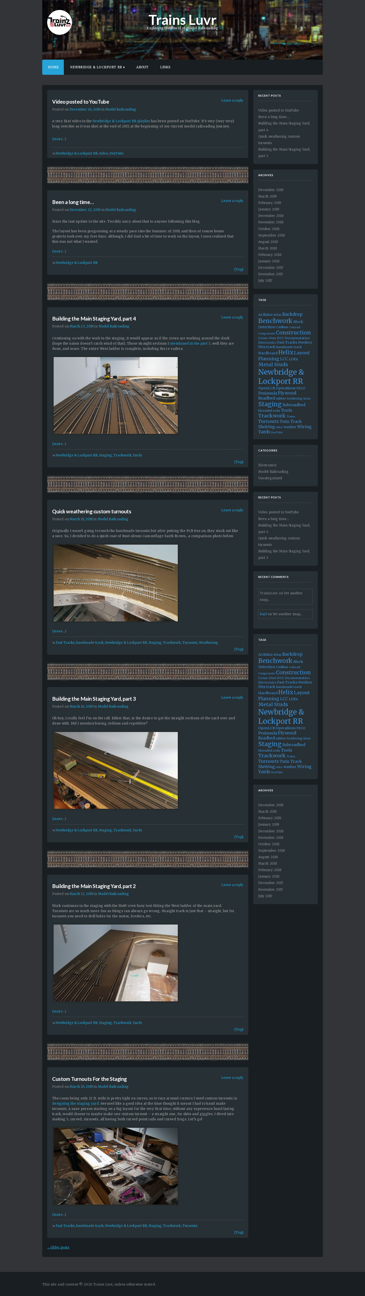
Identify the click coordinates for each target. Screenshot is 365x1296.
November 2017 (270, 274)
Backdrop (292, 314)
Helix (285, 352)
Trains (291, 416)
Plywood (287, 393)
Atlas (277, 315)
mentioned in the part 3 (190, 343)
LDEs (293, 359)
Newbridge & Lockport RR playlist (121, 121)
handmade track (90, 643)
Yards (137, 455)
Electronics (267, 342)
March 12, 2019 (81, 894)
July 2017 (265, 281)
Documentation (297, 338)
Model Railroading (120, 109)
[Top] (238, 269)
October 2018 (268, 229)
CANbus (282, 327)
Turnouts (189, 643)
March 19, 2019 (81, 519)
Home (53, 67)
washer (290, 427)
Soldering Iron (298, 398)
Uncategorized (270, 478)
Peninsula (267, 393)
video (103, 153)
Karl (263, 614)
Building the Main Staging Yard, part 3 (94, 698)
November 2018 (270, 222)
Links (165, 67)
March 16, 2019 (81, 706)
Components (266, 333)
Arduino (265, 314)
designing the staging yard (75, 1103)
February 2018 (269, 255)
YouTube (117, 153)
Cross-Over (267, 338)
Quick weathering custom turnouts (91, 511)
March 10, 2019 (81, 1087)
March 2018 (267, 248)
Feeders (305, 342)
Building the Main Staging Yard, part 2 (94, 886)
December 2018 (271, 216)
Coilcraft (294, 327)
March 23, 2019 (82, 326)
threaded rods (269, 410)
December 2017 (270, 268)
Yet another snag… (288, 614)
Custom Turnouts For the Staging (89, 1079)
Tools (286, 410)
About (142, 67)
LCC (284, 359)
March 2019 (267, 196)
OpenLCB (266, 388)
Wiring (304, 426)
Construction (293, 332)
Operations (286, 388)
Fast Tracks (65, 643)
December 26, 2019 (85, 109)
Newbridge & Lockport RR (96, 67)
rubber (281, 398)
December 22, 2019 (85, 210)
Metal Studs (273, 364)
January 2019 (268, 209)
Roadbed (266, 398)
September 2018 (271, 235)
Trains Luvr (182, 19)
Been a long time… (73, 202)
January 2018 (268, 261)
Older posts (58, 1247)
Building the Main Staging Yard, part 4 (94, 318)
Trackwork (122, 455)
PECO (300, 388)
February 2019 (269, 203)
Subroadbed (293, 405)
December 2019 (270, 190)
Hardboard (268, 353)
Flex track (266, 347)
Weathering (208, 643)
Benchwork (275, 321)
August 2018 (268, 242)
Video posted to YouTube (80, 101)
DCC (280, 338)
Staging (105, 455)
